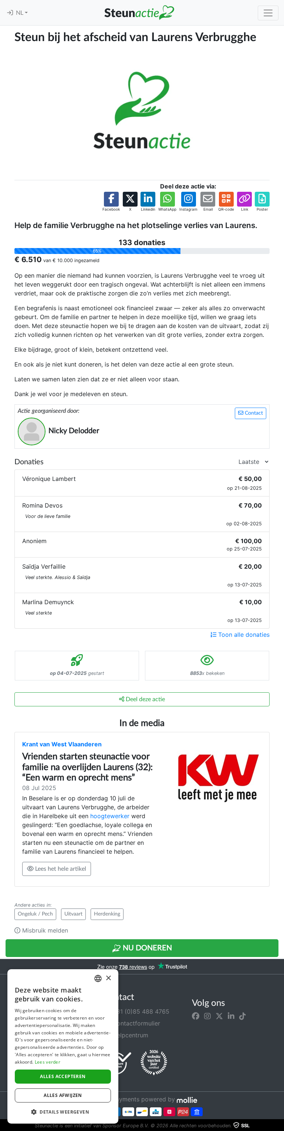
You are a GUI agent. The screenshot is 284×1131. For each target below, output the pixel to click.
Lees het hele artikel (60, 869)
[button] (111, 202)
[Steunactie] (139, 12)
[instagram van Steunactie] (207, 1016)
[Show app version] (279, 1126)
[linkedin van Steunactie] (231, 1016)
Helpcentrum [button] (129, 1035)
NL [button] (20, 13)
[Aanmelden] (10, 13)
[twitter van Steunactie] (219, 1016)
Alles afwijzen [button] (63, 1095)
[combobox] (98, 978)
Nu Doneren (146, 948)
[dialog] (62, 1046)
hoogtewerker (109, 816)
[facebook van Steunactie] (195, 1016)
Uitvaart (73, 914)
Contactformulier (135, 1023)
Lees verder (47, 1062)
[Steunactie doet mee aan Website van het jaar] (154, 1063)
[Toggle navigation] (268, 13)
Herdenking (107, 914)
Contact (253, 413)
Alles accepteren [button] (62, 1076)
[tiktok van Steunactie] (242, 1016)
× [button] (108, 978)
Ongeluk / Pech (35, 914)
